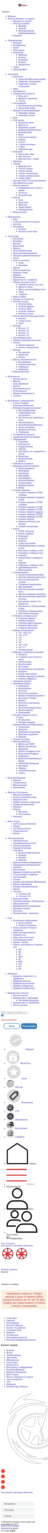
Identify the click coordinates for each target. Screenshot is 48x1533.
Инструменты (9, 1504)
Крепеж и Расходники (16, 1372)
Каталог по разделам (15, 1328)
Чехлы (9, 1353)
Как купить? (6, 1245)
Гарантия (10, 1320)
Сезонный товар (13, 1330)
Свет (8, 1382)
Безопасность (12, 1365)
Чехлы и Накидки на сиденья (19, 1377)
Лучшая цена (12, 1335)
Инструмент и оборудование (19, 1367)
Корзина (5, 1528)
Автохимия (11, 1357)
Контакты (28, 1245)
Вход (12, 1026)
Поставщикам (12, 1323)
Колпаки (10, 1350)
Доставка (18, 1245)
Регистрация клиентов (16, 1337)
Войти (4, 1526)
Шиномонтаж (12, 1360)
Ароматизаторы (13, 1355)
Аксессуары (11, 1362)
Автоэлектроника (14, 1379)
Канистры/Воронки (15, 1369)
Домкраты (11, 1384)
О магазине (11, 1318)
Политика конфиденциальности (21, 1340)
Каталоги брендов (14, 1325)
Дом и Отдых (12, 1374)
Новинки (10, 1332)
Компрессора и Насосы (16, 1386)
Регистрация (29, 1026)
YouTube (7, 1516)
